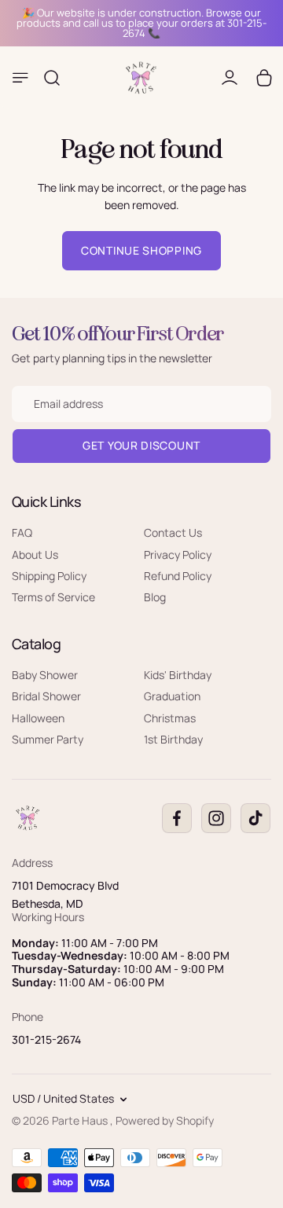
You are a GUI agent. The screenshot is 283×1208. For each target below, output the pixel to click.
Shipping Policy (49, 575)
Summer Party (47, 739)
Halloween (38, 717)
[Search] (52, 78)
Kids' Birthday (177, 674)
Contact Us (173, 532)
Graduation (172, 695)
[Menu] (20, 78)
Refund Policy (177, 575)
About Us (35, 554)
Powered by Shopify (165, 1120)
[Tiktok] (255, 819)
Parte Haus (81, 1120)
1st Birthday (173, 739)
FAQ (22, 532)
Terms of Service (53, 597)
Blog (155, 597)
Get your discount (141, 446)
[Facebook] (177, 819)
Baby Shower (45, 674)
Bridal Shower (46, 695)
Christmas (170, 717)
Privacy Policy (177, 554)
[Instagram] (216, 819)
